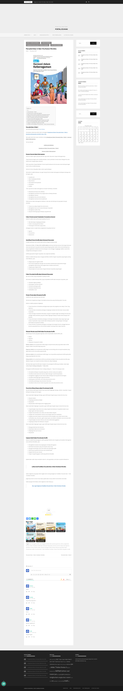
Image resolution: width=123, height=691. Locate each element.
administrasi (54, 659)
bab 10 (62, 661)
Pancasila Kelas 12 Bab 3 (66, 555)
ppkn (62, 674)
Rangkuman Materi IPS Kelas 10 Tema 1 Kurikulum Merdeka (87, 91)
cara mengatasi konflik (44, 543)
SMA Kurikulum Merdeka (56, 45)
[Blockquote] (42, 574)
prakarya (67, 674)
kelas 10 (68, 667)
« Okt (79, 142)
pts (69, 674)
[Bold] (31, 574)
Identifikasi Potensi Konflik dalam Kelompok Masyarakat (38, 116)
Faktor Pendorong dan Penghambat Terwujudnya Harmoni (38, 114)
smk (61, 681)
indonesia (68, 664)
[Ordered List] (39, 574)
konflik (38, 547)
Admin (27, 50)
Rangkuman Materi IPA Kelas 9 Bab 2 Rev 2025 (43, 2)
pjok (60, 674)
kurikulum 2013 (52, 671)
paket (58, 674)
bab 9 (59, 661)
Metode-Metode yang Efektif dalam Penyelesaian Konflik (38, 120)
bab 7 (54, 661)
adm (50, 659)
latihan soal (65, 671)
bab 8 (56, 661)
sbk (52, 681)
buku (63, 664)
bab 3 (64, 659)
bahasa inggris (57, 664)
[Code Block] (44, 574)
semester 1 (56, 681)
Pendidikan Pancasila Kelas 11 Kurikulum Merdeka (37, 45)
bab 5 (70, 659)
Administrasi (27, 35)
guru (65, 664)
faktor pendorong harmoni (54, 543)
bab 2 (60, 659)
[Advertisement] (61, 16)
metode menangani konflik (46, 547)
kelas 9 (64, 667)
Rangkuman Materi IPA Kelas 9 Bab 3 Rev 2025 (89, 60)
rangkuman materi (64, 677)
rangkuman (54, 677)
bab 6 (51, 661)
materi (52, 674)
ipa (72, 664)
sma (59, 681)
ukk (68, 681)
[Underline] (35, 574)
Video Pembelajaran (56, 35)
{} (47, 574)
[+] (49, 574)
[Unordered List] (40, 574)
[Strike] (37, 574)
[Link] (46, 574)
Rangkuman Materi (44, 35)
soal (66, 680)
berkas (61, 664)
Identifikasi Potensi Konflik (31, 547)
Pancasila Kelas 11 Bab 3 (32, 111)
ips (50, 667)
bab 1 (57, 659)
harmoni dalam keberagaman (63, 545)
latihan (58, 671)
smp (63, 681)
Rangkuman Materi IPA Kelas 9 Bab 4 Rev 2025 (89, 55)
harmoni (54, 545)
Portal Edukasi (61, 29)
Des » (82, 142)
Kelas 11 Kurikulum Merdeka (33, 42)
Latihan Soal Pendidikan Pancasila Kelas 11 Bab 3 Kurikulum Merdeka (41, 124)
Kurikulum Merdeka (46, 42)
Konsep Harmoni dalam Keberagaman (34, 113)
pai (56, 674)
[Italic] (33, 574)
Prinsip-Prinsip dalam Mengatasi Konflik (35, 118)
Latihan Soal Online (68, 35)
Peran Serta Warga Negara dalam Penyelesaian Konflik (37, 121)
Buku (35, 35)
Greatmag (38, 688)
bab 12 (65, 661)
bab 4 (66, 659)
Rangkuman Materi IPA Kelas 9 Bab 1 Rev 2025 (89, 68)
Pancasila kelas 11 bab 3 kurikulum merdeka (44, 549)
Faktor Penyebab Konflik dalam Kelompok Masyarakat (37, 117)
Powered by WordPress (28, 688)
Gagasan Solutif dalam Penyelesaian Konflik (35, 122)
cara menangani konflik (34, 543)
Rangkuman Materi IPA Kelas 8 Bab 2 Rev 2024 (89, 73)
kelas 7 (53, 667)
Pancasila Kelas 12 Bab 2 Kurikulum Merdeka (35, 555)
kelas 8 (59, 667)
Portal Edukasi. (42, 129)
